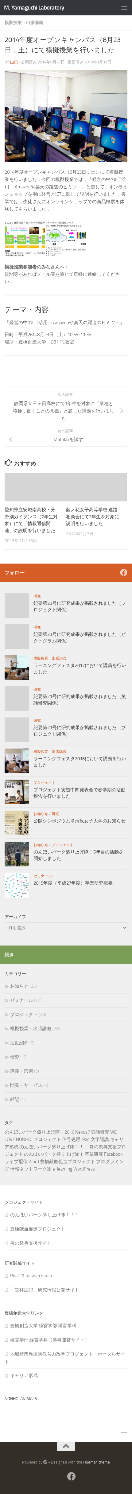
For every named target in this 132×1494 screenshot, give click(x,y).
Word (34, 1161)
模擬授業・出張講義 (24, 22)
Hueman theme (96, 1462)
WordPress (84, 1169)
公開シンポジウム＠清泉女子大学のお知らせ (79, 821)
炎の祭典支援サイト (31, 1243)
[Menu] (124, 7)
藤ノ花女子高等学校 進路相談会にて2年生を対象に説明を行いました (92, 516)
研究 (37, 596)
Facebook (113, 1154)
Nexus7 (82, 1132)
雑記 (14, 1099)
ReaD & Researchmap (31, 1276)
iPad (85, 1139)
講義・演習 (21, 1071)
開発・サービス (26, 1085)
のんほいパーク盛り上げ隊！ (54, 1154)
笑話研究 (100, 1132)
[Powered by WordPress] (45, 1462)
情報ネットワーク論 (31, 1169)
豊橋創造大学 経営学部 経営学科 (43, 1325)
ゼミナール (42, 876)
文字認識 (100, 1139)
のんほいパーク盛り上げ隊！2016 (39, 1132)
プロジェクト (44, 783)
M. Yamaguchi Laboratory (34, 7)
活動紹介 (19, 1043)
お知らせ (40, 814)
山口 (14, 62)
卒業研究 (94, 1154)
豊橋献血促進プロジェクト (67, 1161)
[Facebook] (123, 572)
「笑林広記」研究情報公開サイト (44, 1290)
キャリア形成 (24, 1375)
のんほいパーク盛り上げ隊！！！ (53, 1147)
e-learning (62, 1169)
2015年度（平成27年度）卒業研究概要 (73, 883)
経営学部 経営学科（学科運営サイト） (49, 1340)
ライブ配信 (16, 1161)
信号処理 (71, 1139)
